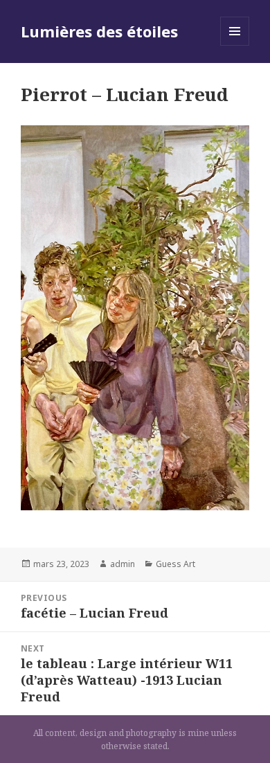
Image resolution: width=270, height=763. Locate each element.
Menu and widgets (235, 45)
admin (122, 564)
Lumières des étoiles (99, 31)
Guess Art (175, 564)
